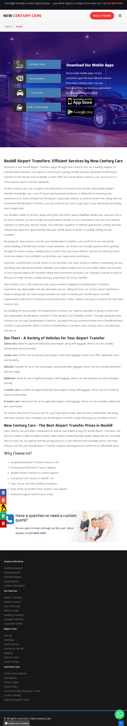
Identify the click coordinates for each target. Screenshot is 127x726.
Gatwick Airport (12, 572)
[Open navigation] (120, 15)
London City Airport (14, 585)
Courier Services (12, 601)
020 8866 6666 (37, 533)
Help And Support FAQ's (17, 699)
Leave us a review (18, 723)
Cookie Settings (12, 695)
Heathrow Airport (13, 568)
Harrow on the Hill (13, 648)
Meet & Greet (11, 610)
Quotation (37, 78)
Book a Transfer (102, 15)
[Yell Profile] (3, 508)
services (26, 172)
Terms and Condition (15, 673)
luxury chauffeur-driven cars (87, 214)
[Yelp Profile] (3, 523)
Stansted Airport (12, 576)
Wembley (9, 639)
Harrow (8, 635)
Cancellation (10, 677)
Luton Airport (11, 581)
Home (8, 26)
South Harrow (11, 661)
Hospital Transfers (14, 619)
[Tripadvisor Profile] (3, 516)
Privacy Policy (11, 682)
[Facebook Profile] (3, 492)
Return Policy (11, 686)
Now (37, 92)
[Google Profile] (3, 500)
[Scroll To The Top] (121, 723)
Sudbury (8, 653)
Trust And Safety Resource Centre (22, 690)
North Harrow (11, 644)
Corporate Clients (13, 623)
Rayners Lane (11, 657)
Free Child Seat (12, 606)
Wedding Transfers (14, 615)
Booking (37, 107)
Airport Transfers (13, 597)
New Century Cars (41, 718)
